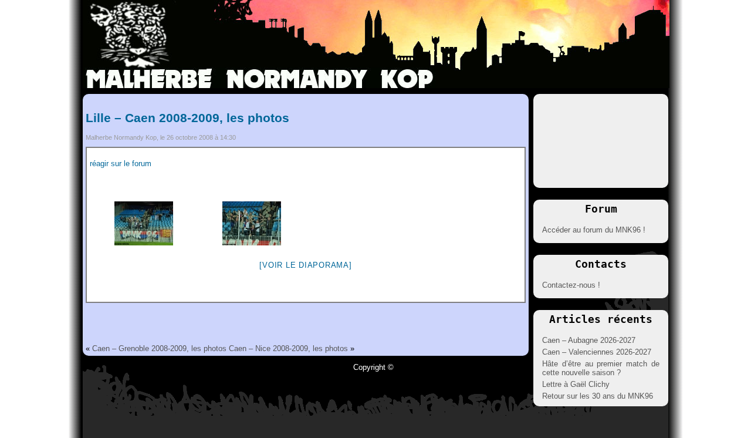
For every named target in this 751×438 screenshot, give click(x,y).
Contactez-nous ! (571, 285)
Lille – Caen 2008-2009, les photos (187, 117)
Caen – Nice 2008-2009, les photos (288, 348)
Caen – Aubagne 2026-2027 (588, 340)
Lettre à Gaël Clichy (576, 384)
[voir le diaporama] (305, 265)
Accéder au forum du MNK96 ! (593, 229)
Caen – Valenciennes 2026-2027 (596, 352)
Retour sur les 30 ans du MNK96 (597, 396)
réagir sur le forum (120, 163)
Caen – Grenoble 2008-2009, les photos (159, 348)
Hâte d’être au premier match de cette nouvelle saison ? (600, 368)
